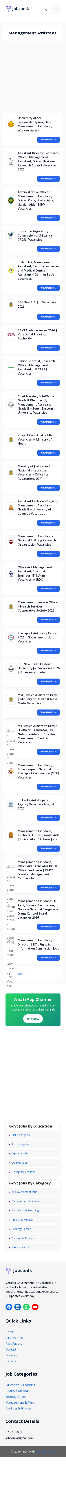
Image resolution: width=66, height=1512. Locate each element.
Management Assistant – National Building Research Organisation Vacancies (37, 540)
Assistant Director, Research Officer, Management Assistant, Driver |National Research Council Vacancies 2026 (38, 161)
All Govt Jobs (14, 1338)
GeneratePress (45, 1451)
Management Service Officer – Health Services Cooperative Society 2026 (38, 606)
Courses (11, 1355)
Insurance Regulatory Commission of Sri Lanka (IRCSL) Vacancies (35, 235)
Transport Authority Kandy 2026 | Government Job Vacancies (37, 637)
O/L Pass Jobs (21, 1135)
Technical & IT (21, 1247)
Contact (11, 1349)
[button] (45, 9)
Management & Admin (26, 1201)
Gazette (11, 1361)
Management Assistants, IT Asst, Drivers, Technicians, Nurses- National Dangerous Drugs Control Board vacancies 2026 (38, 909)
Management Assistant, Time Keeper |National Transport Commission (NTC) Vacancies (38, 771)
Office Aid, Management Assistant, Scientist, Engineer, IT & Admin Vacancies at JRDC (35, 573)
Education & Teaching (25, 1210)
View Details (48, 139)
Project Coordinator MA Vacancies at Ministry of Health (35, 439)
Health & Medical (22, 1219)
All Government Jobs (24, 1192)
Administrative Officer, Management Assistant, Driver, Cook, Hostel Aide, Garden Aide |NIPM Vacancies (36, 200)
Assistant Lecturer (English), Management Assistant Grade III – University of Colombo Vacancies (38, 507)
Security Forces (21, 1229)
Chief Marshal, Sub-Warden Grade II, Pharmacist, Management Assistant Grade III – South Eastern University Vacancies (37, 404)
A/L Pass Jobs (20, 1144)
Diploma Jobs (20, 1153)
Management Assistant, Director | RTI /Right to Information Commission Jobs (38, 944)
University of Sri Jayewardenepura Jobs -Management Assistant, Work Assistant (35, 124)
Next (22, 974)
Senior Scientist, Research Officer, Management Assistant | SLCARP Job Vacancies (36, 367)
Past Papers (14, 1344)
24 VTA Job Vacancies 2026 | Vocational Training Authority (37, 334)
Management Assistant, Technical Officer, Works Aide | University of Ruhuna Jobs (39, 835)
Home (10, 1332)
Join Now (33, 1018)
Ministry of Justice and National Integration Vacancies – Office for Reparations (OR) (34, 472)
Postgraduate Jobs (24, 1172)
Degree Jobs (20, 1162)
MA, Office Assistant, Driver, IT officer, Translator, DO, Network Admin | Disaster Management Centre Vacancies (38, 734)
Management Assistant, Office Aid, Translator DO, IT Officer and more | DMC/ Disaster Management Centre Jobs (38, 870)
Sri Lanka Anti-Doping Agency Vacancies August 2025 (36, 804)
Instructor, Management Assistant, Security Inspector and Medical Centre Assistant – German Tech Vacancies (38, 270)
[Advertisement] (33, 77)
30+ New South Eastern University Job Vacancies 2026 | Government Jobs (39, 668)
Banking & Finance (23, 1238)
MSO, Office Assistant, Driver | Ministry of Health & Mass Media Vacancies (38, 699)
